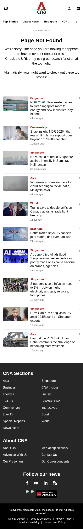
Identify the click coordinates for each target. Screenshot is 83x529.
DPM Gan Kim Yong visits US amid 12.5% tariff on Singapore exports (51, 316)
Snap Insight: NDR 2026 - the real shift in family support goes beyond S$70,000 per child (51, 135)
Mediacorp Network (55, 448)
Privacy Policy (63, 518)
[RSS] (55, 483)
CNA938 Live (51, 401)
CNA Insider (50, 387)
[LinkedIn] (45, 483)
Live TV (8, 414)
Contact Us (49, 454)
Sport (45, 414)
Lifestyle (8, 394)
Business (9, 387)
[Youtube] (36, 483)
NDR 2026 (68, 21)
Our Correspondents (55, 461)
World (34, 203)
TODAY (8, 401)
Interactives (49, 407)
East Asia (36, 228)
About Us (9, 448)
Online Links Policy (54, 522)
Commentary (38, 127)
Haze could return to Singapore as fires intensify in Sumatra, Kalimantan (51, 160)
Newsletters (11, 427)
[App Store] (32, 493)
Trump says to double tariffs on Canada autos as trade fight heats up (51, 211)
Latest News (31, 21)
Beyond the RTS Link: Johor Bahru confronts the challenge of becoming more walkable (52, 342)
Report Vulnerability (29, 522)
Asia (33, 177)
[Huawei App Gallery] (47, 494)
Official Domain (16, 518)
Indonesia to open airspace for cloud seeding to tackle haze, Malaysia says (51, 186)
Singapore (50, 21)
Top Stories (10, 21)
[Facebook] (27, 483)
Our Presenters (13, 461)
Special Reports (14, 421)
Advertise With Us (15, 454)
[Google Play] (27, 493)
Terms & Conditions (40, 518)
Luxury (46, 394)
